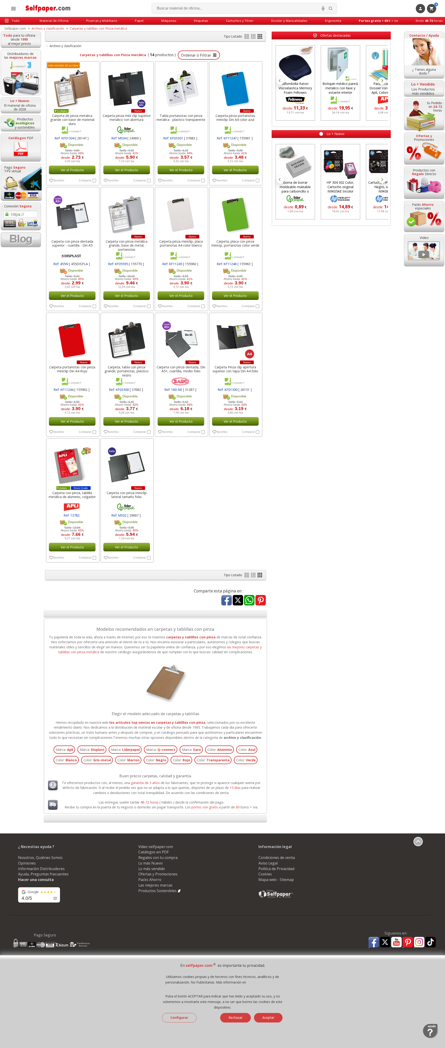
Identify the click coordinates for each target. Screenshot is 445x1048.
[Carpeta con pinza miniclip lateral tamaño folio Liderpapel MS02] (126, 463)
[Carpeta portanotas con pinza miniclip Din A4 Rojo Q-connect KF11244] (72, 337)
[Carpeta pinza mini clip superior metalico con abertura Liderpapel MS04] (126, 86)
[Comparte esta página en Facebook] (226, 600)
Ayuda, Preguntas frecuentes (43, 874)
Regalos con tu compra (158, 857)
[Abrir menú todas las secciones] (13, 8)
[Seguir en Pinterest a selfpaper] (408, 943)
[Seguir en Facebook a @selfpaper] (374, 943)
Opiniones (27, 863)
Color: (219, 749)
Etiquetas (201, 21)
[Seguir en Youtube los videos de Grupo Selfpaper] (396, 942)
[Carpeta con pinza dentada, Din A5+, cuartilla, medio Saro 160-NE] (181, 337)
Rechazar (235, 1017)
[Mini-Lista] (254, 37)
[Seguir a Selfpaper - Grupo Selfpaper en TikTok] (430, 942)
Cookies (265, 874)
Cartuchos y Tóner (240, 21)
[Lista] (247, 37)
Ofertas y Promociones (158, 874)
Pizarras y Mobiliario (102, 21)
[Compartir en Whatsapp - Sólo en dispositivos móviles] (249, 600)
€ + (378, 21)
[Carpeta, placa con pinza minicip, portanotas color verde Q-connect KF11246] (235, 212)
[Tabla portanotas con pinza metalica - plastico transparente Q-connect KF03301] (181, 86)
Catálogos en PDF (153, 852)
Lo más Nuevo (150, 863)
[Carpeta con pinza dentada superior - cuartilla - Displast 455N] (72, 212)
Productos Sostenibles (158, 890)
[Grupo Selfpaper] (275, 897)
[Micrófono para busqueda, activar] (323, 8)
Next (382, 81)
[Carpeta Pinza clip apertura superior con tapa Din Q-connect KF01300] (235, 337)
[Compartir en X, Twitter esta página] (238, 600)
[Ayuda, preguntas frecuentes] (430, 1037)
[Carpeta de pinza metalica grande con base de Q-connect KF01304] (72, 86)
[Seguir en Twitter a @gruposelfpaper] (385, 942)
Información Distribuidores (41, 868)
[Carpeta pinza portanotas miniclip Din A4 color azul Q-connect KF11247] (235, 86)
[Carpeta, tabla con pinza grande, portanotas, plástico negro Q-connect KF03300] (126, 337)
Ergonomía (333, 21)
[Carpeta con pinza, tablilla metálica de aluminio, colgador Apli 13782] (72, 463)
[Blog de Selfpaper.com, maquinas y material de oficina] (21, 239)
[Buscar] (330, 8)
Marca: (64, 749)
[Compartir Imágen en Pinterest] (260, 600)
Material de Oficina (54, 21)
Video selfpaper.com (155, 846)
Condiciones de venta (276, 857)
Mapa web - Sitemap (276, 879)
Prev (280, 81)
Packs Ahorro (149, 879)
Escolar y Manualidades (289, 21)
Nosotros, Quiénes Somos (40, 857)
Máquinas (168, 21)
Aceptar (268, 1017)
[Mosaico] (259, 37)
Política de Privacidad (276, 868)
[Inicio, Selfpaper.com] (48, 8)
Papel (139, 21)
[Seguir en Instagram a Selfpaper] (419, 943)
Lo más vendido (151, 868)
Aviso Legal (268, 863)
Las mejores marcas (155, 885)
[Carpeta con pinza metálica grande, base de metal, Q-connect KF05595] (126, 212)
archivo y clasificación (242, 737)
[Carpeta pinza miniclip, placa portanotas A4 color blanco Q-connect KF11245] (181, 212)
